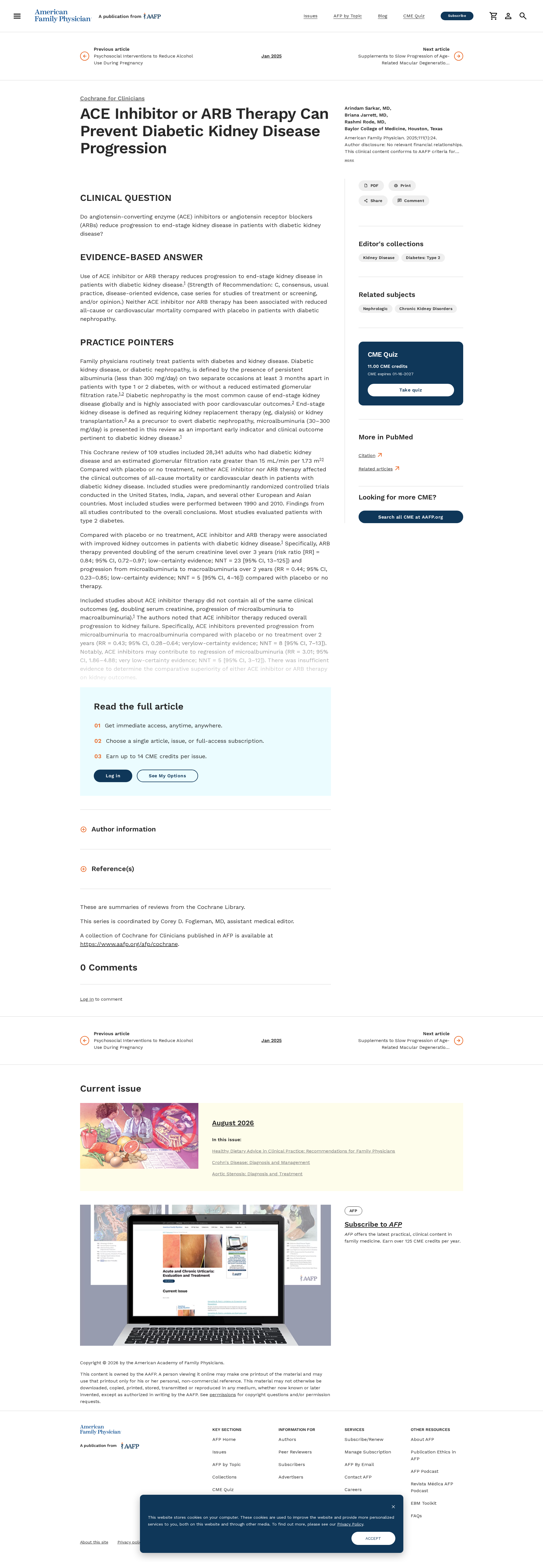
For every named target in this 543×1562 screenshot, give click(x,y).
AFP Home (224, 1439)
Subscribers (291, 1464)
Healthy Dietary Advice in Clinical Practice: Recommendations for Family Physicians (303, 1151)
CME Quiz (414, 16)
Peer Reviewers (295, 1452)
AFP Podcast (424, 1471)
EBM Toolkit (423, 1503)
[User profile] (508, 16)
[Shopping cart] (493, 16)
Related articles (376, 469)
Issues (311, 16)
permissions (223, 1394)
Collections (224, 1477)
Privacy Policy (350, 1524)
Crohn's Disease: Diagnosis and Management (261, 1162)
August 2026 (233, 1123)
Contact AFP (358, 1477)
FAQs (416, 1515)
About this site (94, 1542)
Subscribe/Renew (364, 1439)
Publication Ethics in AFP (433, 1455)
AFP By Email (359, 1464)
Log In (87, 999)
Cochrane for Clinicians (112, 98)
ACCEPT (373, 1538)
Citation (367, 455)
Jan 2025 (271, 56)
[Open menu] (17, 16)
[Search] (523, 16)
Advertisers (290, 1477)
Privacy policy (130, 1542)
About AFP (422, 1439)
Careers (353, 1489)
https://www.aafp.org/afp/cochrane (129, 944)
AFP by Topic (347, 16)
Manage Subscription (368, 1452)
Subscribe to (373, 1224)
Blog (382, 16)
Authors (287, 1439)
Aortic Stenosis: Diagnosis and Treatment (257, 1173)
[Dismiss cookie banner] (393, 1506)
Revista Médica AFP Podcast (432, 1487)
